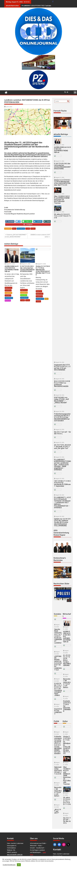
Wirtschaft (7, 300)
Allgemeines (8, 287)
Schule (27, 300)
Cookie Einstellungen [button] (9, 865)
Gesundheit (24, 295)
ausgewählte (8, 228)
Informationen (20, 228)
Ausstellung (39, 296)
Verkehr (33, 228)
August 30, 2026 (60, 362)
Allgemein (39, 291)
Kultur (46, 298)
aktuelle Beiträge (61, 134)
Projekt (27, 228)
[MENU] (75, 92)
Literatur (38, 301)
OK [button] (19, 864)
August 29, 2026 (60, 429)
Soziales (57, 614)
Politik (56, 721)
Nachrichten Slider (61, 583)
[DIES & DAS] (6, 92)
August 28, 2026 (60, 495)
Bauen (14, 228)
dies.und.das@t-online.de (14, 854)
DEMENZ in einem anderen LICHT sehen (40, 236)
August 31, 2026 (10, 264)
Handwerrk (8, 295)
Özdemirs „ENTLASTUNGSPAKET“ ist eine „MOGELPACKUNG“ (16, 236)
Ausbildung (8, 290)
